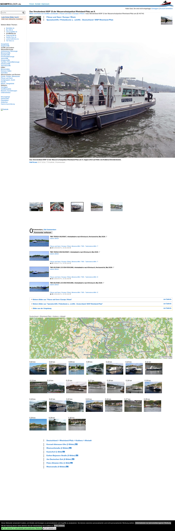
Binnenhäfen (5, 69)
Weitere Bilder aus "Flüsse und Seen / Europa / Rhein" (52, 299)
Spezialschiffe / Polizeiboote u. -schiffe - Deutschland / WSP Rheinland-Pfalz (80, 20)
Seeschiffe (4, 58)
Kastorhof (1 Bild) (54, 452)
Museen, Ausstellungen (9, 91)
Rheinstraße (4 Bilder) (56, 467)
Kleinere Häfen (6, 71)
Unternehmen (6, 92)
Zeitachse (4, 102)
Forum (31, 4)
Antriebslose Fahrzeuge (9, 51)
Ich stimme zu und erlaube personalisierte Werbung (22, 528)
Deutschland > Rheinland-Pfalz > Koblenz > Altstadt (47, 316)
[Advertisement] (76, 31)
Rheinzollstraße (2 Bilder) (58, 448)
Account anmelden (166, 9)
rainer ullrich (54, 238)
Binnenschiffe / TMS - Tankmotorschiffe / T (85, 246)
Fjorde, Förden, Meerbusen (10, 76)
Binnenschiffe (5, 53)
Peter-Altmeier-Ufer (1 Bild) (58, 463)
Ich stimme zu (49, 528)
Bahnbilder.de (10, 28)
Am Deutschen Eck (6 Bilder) (59, 459)
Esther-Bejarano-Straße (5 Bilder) (61, 455)
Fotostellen (5, 100)
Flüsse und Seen (66, 14)
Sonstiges (4, 87)
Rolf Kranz (33, 162)
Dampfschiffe (5, 55)
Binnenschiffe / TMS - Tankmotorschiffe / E (85, 277)
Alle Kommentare (49, 230)
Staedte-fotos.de (11, 37)
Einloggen (155, 9)
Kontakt (37, 4)
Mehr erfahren (59, 526)
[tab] (100, 299)
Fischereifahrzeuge (7, 57)
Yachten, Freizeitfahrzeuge (10, 62)
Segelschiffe (5, 46)
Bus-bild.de (9, 30)
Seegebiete (5, 44)
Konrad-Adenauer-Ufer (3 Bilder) (61, 444)
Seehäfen (4, 73)
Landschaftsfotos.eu (12, 39)
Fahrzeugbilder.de (11, 31)
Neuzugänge (5, 97)
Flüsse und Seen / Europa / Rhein (61, 17)
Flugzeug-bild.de (11, 35)
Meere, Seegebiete (7, 83)
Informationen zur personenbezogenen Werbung (153, 523)
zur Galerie (167, 299)
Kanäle (3, 82)
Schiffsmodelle (6, 89)
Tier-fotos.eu (10, 40)
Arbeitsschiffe (5, 64)
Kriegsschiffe (5, 60)
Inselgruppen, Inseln (8, 80)
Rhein (82, 14)
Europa (76, 14)
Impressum (45, 4)
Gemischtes (5, 99)
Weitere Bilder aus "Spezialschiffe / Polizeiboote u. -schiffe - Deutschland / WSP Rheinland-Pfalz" (68, 304)
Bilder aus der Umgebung (42, 308)
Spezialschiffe (6, 66)
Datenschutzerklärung (8, 104)
